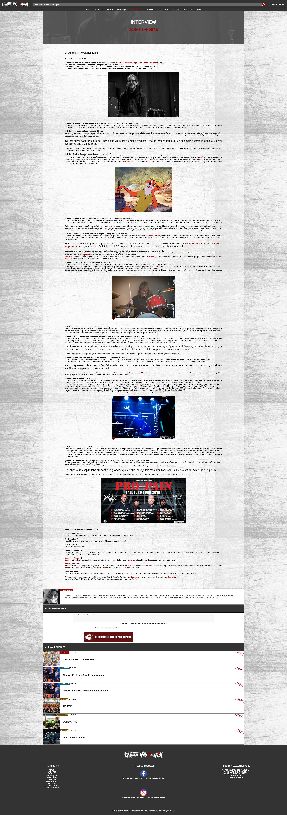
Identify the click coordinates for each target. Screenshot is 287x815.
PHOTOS (51, 774)
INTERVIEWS (51, 778)
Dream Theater (154, 236)
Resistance (153, 63)
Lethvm (68, 558)
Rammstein (203, 243)
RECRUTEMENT (235, 776)
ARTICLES (51, 780)
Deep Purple (116, 230)
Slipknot (190, 243)
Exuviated (171, 577)
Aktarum (77, 558)
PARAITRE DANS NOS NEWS (235, 774)
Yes (109, 230)
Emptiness (127, 63)
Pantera (216, 243)
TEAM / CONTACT (52, 787)
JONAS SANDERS (143, 29)
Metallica (115, 373)
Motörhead (145, 373)
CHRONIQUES (51, 776)
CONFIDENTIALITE (235, 778)
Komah (145, 63)
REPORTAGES (52, 781)
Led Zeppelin (145, 230)
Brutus (77, 564)
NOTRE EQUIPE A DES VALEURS (235, 770)
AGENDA (51, 783)
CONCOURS (52, 785)
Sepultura (71, 246)
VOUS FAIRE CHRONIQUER (235, 772)
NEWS (51, 770)
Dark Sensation (128, 162)
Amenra (68, 564)
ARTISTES (52, 772)
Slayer (131, 373)
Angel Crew (137, 63)
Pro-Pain (119, 63)
